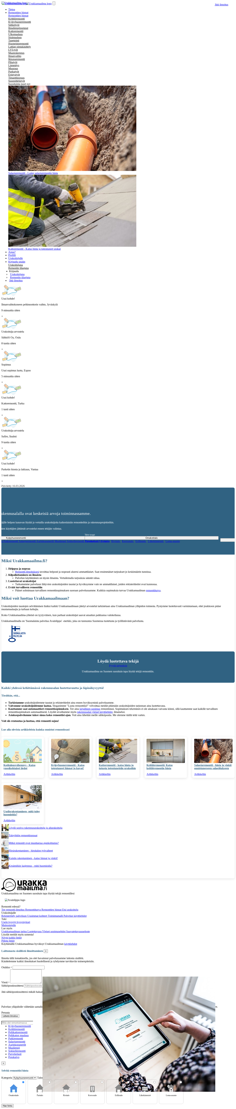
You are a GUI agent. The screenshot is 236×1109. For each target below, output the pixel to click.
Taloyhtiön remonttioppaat (23, 835)
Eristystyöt (14, 74)
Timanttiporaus (16, 77)
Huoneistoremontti (18, 43)
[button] (14, 271)
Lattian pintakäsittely (19, 46)
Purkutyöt (13, 71)
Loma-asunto (173, 541)
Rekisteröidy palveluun (14, 915)
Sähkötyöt (13, 24)
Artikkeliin (9, 774)
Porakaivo (13, 1057)
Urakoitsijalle (15, 258)
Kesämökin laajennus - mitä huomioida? (30, 865)
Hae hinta (7, 1106)
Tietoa (11, 9)
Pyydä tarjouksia (118, 665)
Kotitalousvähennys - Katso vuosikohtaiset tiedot (19, 767)
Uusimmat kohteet (37, 915)
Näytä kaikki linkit (11, 937)
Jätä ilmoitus (221, 4)
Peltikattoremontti (17, 1032)
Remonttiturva (33, 909)
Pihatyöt (12, 62)
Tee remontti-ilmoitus (13, 909)
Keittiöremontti (16, 18)
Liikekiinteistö (156, 541)
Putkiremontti (11, 541)
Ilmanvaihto (14, 56)
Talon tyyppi (90, 535)
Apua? (12, 252)
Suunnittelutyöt (16, 80)
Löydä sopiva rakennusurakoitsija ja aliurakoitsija (35, 827)
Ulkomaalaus (15, 34)
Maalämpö (61, 541)
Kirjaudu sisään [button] (16, 261)
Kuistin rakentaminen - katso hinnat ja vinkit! (33, 858)
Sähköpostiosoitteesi (12, 985)
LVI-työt (13, 49)
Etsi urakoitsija (70, 909)
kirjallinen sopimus (90, 708)
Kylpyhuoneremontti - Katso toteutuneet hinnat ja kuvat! (67, 767)
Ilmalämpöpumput (18, 28)
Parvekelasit (14, 1054)
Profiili (12, 255)
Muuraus (13, 68)
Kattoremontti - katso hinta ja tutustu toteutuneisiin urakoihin (117, 767)
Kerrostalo (128, 541)
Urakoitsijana (15, 264)
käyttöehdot (70, 943)
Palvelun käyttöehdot (75, 915)
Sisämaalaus (15, 37)
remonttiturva (153, 590)
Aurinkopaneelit (45, 541)
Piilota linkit (8, 940)
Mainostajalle (8, 925)
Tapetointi (13, 40)
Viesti (4, 982)
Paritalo (105, 541)
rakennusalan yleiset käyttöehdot (94, 711)
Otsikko (6, 967)
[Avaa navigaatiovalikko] (54, 3)
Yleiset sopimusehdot (54, 931)
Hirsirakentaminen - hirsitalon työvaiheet (31, 850)
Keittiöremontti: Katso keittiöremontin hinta (160, 767)
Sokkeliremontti (76, 541)
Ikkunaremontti (16, 59)
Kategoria (7, 1077)
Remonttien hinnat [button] (18, 12)
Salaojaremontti (27, 541)
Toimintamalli (56, 915)
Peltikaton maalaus (18, 1035)
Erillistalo (141, 541)
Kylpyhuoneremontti (19, 21)
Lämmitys (13, 65)
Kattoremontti (15, 31)
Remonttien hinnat (18, 15)
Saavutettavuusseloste (78, 931)
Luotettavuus (34, 931)
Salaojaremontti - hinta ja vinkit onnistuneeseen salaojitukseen (213, 767)
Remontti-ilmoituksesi (27, 571)
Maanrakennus (16, 52)
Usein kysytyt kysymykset (15, 922)
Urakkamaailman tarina (14, 931)
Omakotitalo (92, 541)
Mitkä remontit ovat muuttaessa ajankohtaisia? (34, 843)
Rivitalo (116, 541)
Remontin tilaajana (18, 268)
